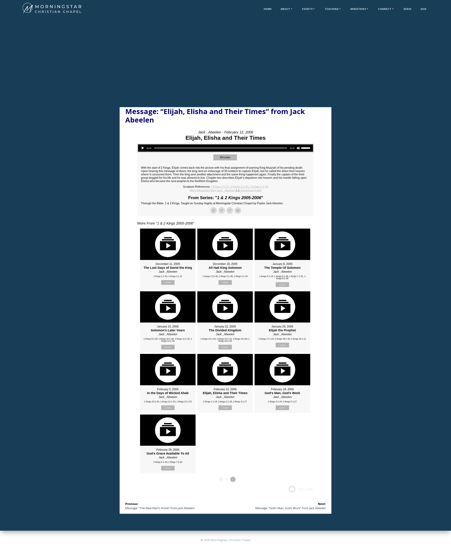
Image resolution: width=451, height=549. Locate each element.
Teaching (332, 9)
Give (424, 9)
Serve (407, 9)
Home (268, 9)
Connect (384, 9)
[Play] (142, 148)
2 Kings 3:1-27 (220, 186)
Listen (226, 157)
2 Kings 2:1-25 (239, 186)
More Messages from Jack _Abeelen (212, 190)
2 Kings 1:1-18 (259, 186)
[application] (225, 148)
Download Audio (251, 190)
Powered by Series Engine (301, 489)
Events (307, 9)
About (285, 9)
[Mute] (298, 148)
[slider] (306, 148)
